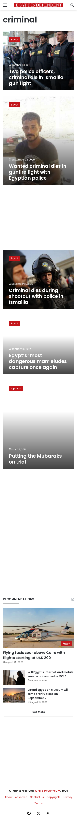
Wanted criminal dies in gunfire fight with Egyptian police (37, 172)
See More (38, 712)
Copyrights (53, 797)
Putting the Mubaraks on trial (35, 459)
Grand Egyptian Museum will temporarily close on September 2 (48, 694)
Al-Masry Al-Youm (47, 791)
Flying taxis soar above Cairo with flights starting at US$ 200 (34, 655)
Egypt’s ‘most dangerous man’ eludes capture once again (38, 361)
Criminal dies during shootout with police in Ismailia (36, 296)
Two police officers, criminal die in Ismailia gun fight (36, 77)
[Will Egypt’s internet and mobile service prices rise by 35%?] (14, 677)
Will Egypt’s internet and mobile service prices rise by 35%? (50, 674)
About (8, 797)
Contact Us (37, 797)
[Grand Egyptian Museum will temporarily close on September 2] (14, 695)
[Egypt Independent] (38, 5)
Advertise (21, 797)
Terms (39, 803)
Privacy (67, 797)
